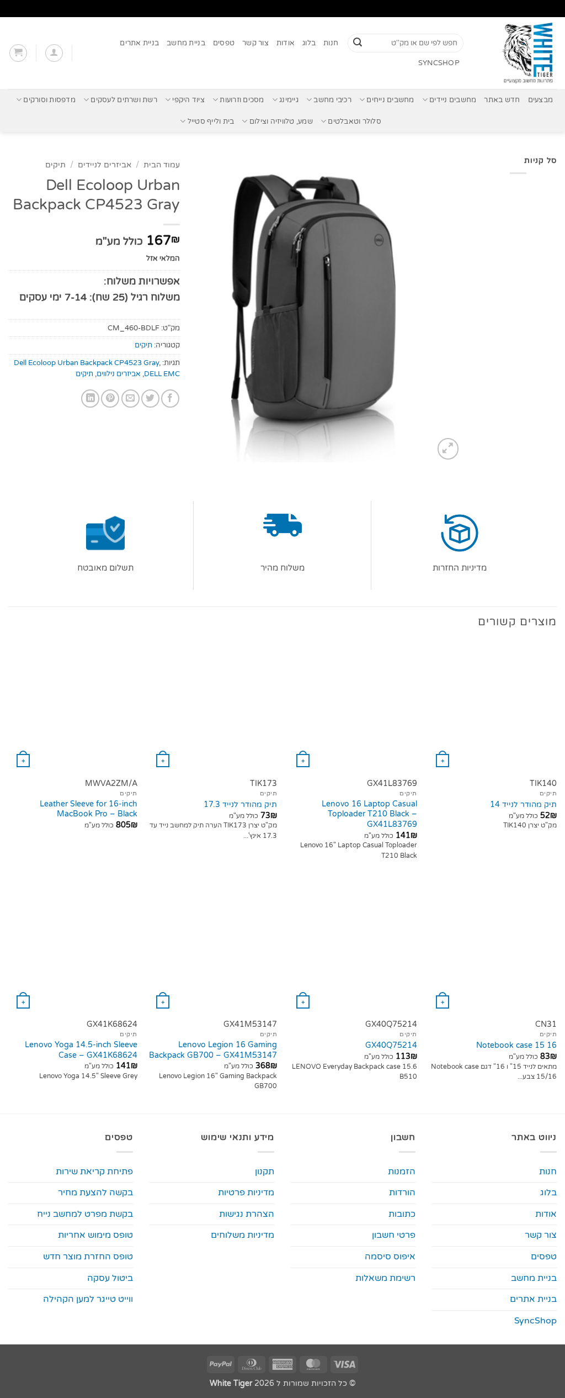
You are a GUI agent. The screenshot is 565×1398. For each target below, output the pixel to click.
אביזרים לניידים (104, 165)
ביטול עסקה (110, 1278)
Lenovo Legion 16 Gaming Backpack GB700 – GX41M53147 (213, 1050)
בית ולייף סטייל (211, 121)
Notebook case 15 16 (516, 1045)
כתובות (401, 1214)
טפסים (223, 43)
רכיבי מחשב (332, 100)
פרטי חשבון (393, 1235)
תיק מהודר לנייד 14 (523, 804)
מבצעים (540, 100)
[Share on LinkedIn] (90, 398)
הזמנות (401, 1171)
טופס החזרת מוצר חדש (88, 1256)
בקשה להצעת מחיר (95, 1192)
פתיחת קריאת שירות (94, 1171)
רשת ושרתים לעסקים (123, 100)
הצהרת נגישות (246, 1214)
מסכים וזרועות (242, 100)
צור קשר (255, 43)
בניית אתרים (139, 43)
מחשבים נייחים (390, 100)
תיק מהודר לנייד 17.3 (240, 804)
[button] (54, 53)
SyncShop (439, 63)
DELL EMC (162, 374)
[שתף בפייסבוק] (170, 398)
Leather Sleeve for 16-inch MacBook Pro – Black (88, 809)
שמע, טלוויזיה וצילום (281, 121)
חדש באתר (502, 100)
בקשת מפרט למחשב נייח (85, 1214)
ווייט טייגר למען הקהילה (88, 1299)
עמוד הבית (161, 165)
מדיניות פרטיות (246, 1192)
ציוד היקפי (188, 100)
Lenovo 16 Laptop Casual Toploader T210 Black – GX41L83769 (369, 814)
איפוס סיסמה (390, 1256)
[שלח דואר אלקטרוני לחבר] (130, 398)
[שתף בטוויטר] (150, 398)
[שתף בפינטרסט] (110, 398)
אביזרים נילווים (119, 374)
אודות (285, 43)
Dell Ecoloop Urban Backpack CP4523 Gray (86, 362)
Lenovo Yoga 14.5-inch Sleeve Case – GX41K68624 (81, 1050)
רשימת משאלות (385, 1278)
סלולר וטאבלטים (354, 121)
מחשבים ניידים (452, 100)
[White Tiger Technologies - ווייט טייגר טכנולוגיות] (518, 53)
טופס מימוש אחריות (95, 1235)
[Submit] (357, 43)
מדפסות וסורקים (49, 100)
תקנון (264, 1171)
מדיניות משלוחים (242, 1235)
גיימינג (289, 100)
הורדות (402, 1192)
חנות (330, 43)
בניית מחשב (186, 43)
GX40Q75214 (391, 1045)
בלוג (309, 43)
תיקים (55, 165)
